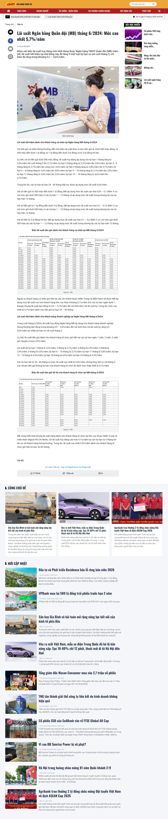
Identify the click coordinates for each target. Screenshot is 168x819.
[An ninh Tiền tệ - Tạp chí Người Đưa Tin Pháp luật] (18, 4)
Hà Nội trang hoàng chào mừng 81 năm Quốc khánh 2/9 (75, 768)
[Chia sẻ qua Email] (10, 48)
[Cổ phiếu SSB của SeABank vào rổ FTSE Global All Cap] (21, 728)
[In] (10, 56)
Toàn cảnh (21, 11)
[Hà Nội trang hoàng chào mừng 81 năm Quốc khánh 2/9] (21, 775)
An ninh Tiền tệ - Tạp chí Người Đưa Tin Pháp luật (68, 467)
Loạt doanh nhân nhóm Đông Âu (54, 17)
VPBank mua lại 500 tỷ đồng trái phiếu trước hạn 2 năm (75, 593)
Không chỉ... (149, 67)
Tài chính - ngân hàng (68, 11)
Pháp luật (146, 11)
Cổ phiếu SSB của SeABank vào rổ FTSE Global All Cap (74, 721)
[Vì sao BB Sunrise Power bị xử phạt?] (21, 752)
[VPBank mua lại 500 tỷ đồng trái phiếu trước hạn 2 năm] (21, 601)
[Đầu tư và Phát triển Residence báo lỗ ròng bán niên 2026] (21, 577)
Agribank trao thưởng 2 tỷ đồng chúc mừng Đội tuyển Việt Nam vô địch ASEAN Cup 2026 (136, 529)
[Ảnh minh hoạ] (68, 99)
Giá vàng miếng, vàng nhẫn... (151, 45)
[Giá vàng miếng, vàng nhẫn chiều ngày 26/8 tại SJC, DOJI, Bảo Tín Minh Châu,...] (133, 47)
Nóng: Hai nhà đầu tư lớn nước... (152, 57)
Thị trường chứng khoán (99, 11)
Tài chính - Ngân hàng (46, 599)
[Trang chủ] (8, 11)
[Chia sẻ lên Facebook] (10, 41)
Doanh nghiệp (42, 11)
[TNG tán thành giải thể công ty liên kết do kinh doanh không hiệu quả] (21, 704)
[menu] (159, 11)
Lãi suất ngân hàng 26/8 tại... (152, 81)
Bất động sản (126, 11)
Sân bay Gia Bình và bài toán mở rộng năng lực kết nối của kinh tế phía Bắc (30, 529)
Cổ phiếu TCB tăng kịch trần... (152, 32)
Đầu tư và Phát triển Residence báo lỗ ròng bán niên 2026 (76, 570)
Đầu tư (9, 521)
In (102, 473)
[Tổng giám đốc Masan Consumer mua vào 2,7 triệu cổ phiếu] (21, 680)
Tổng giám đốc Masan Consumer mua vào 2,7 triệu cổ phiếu (77, 673)
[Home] (10, 32)
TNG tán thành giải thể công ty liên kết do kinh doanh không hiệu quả (78, 698)
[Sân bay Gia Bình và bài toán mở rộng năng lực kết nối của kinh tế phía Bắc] (30, 508)
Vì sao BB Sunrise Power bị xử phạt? (62, 744)
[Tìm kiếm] (153, 4)
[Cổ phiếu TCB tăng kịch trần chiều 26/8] (133, 34)
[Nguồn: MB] (68, 262)
